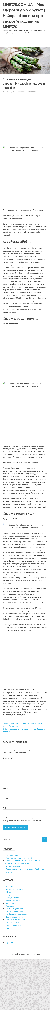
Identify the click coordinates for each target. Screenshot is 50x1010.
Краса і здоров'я (13, 900)
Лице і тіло (10, 903)
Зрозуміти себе (12, 897)
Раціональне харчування (16, 914)
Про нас (9, 942)
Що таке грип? (12, 855)
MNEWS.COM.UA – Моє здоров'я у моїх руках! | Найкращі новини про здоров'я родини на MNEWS (24, 15)
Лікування (10, 906)
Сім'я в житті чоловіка (15, 925)
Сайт (5, 808)
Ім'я (5, 788)
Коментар (8, 758)
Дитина (9, 886)
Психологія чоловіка (15, 911)
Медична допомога (14, 908)
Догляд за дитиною (14, 889)
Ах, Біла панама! (13, 866)
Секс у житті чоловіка (15, 919)
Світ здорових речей (15, 917)
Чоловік (9, 928)
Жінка (8, 892)
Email (6, 798)
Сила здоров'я (12, 922)
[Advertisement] (25, 118)
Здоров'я (21, 92)
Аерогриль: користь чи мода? (19, 858)
